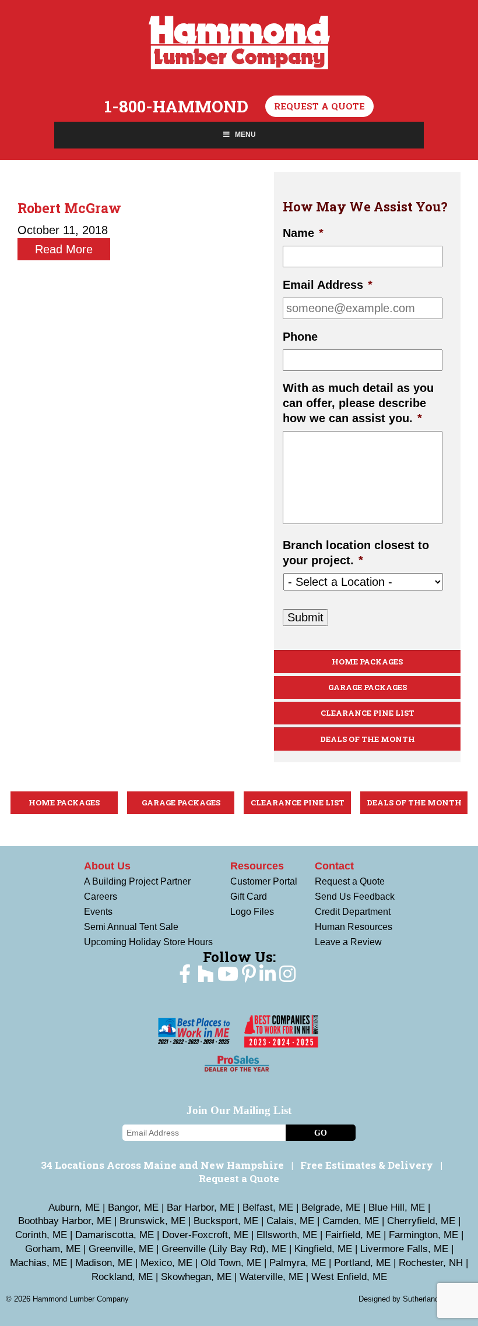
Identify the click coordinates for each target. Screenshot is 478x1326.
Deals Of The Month (367, 739)
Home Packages (367, 661)
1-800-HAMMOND (176, 106)
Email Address (327, 284)
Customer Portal (263, 881)
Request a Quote (319, 106)
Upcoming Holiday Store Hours (148, 942)
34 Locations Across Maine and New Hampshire (162, 1165)
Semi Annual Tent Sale (131, 927)
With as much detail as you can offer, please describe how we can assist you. (358, 403)
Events (98, 912)
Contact (334, 866)
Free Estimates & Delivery (366, 1165)
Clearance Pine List (367, 713)
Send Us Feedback (355, 896)
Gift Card (248, 896)
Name (303, 233)
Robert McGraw (69, 208)
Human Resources (353, 927)
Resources (257, 866)
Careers (100, 896)
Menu (245, 134)
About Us (107, 866)
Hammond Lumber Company (239, 42)
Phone (300, 336)
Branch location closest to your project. (356, 553)
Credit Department (353, 912)
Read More (64, 249)
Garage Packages (367, 687)
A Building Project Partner (137, 881)
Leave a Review (348, 942)
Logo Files (252, 912)
